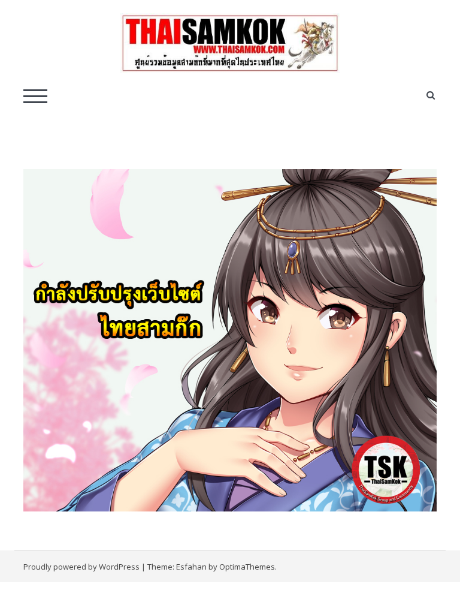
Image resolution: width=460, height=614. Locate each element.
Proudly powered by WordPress (81, 566)
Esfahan (191, 566)
